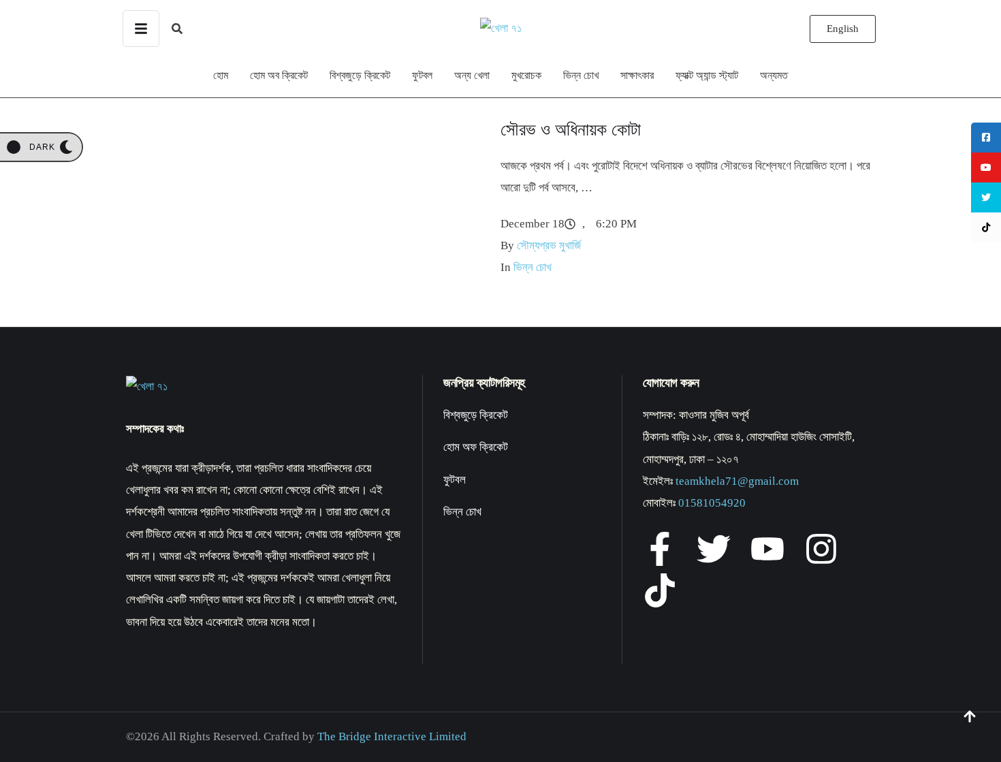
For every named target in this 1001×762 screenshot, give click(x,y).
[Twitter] (714, 549)
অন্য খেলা (472, 75)
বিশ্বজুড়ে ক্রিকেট (360, 75)
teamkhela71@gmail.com (737, 481)
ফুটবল (422, 75)
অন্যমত (774, 75)
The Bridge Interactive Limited (391, 736)
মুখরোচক (526, 75)
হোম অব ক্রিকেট (279, 75)
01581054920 (712, 502)
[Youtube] (767, 549)
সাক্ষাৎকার (637, 75)
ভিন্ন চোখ (581, 75)
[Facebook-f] (660, 549)
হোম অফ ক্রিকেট (475, 447)
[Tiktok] (660, 590)
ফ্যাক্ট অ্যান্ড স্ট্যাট (707, 75)
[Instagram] (821, 549)
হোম (220, 75)
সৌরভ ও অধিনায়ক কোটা (570, 130)
